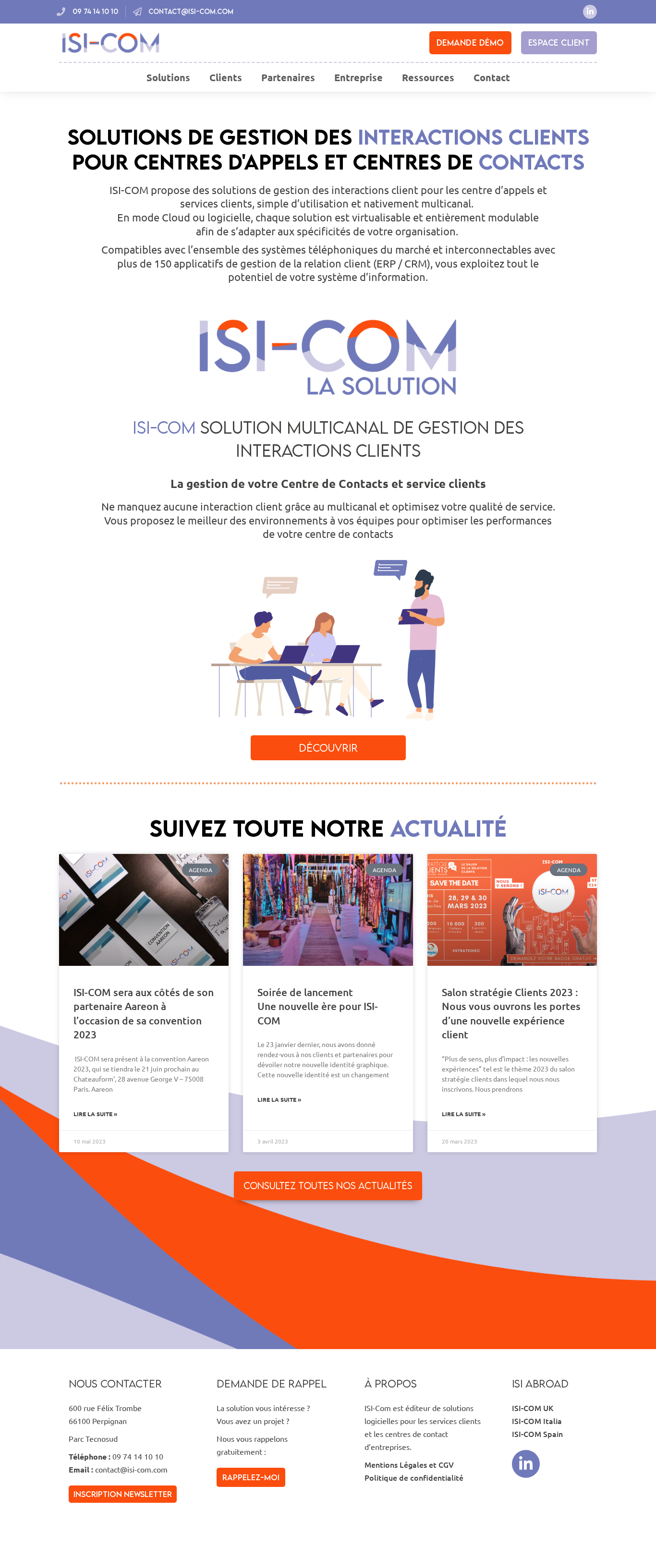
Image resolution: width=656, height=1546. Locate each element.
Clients (225, 77)
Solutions (168, 77)
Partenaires (288, 77)
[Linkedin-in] (590, 12)
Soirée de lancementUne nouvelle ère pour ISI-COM (317, 1006)
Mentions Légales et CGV (409, 1464)
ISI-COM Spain (537, 1433)
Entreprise (358, 77)
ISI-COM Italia (537, 1420)
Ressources (428, 77)
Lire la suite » (95, 1114)
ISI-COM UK (532, 1407)
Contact (492, 77)
